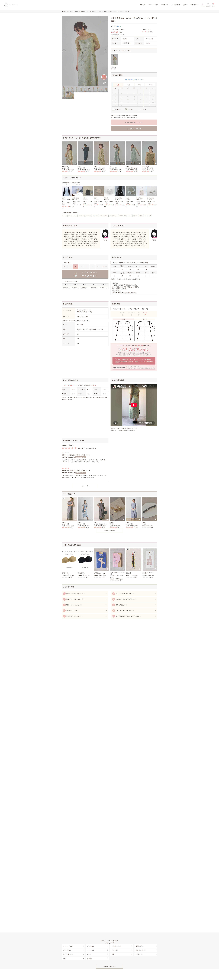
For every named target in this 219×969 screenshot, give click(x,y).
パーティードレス (67, 946)
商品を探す (143, 5)
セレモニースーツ (140, 950)
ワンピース (114, 950)
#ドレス (64, 216)
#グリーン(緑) (148, 216)
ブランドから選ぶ (153, 5)
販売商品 (89, 958)
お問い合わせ (193, 5)
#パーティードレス (72, 216)
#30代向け (88, 216)
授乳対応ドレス (140, 946)
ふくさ (65, 958)
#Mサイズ (95, 216)
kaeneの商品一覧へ (109, 530)
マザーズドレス (67, 950)
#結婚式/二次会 (113, 216)
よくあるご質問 (175, 5)
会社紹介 (185, 5)
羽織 (113, 954)
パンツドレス (91, 946)
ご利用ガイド (164, 5)
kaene (119, 26)
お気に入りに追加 (135, 129)
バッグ (89, 954)
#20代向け (81, 216)
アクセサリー (139, 954)
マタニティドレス (116, 946)
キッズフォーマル (68, 954)
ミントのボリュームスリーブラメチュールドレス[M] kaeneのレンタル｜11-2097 (11, 5)
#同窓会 (141, 216)
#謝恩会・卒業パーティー (125, 216)
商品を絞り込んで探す (109, 966)
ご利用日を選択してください (134, 122)
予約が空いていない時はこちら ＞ (134, 79)
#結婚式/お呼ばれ (104, 216)
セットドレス (90, 950)
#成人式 (135, 216)
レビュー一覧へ (85, 486)
